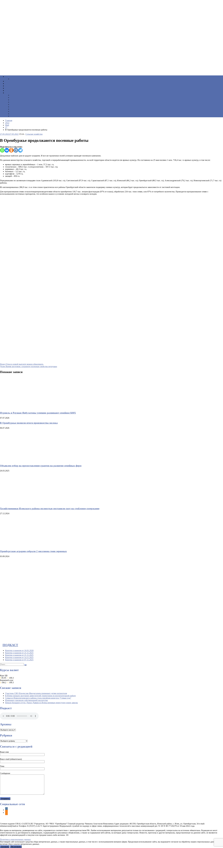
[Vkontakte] (7, 150)
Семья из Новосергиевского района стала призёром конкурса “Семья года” (38, 698)
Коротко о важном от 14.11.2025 (19, 657)
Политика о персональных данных (15, 839)
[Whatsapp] (2, 150)
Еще (9, 93)
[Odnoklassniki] (11, 150)
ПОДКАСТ (10, 645)
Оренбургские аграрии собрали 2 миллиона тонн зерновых (33, 551)
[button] (111, 67)
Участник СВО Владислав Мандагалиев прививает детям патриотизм (36, 693)
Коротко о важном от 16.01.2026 (19, 650)
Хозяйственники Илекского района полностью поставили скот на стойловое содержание (49, 508)
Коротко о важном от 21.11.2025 (19, 653)
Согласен (4, 847)
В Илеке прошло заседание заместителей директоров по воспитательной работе (40, 696)
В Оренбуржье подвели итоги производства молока (29, 423)
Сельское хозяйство (34, 134)
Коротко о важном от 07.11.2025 (19, 660)
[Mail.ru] (16, 150)
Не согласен (16, 847)
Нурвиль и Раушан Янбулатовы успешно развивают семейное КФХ (38, 412)
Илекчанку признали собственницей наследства (26, 700)
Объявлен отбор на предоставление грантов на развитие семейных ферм (40, 465)
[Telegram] (20, 150)
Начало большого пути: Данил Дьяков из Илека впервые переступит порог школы (41, 703)
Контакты (16, 116)
